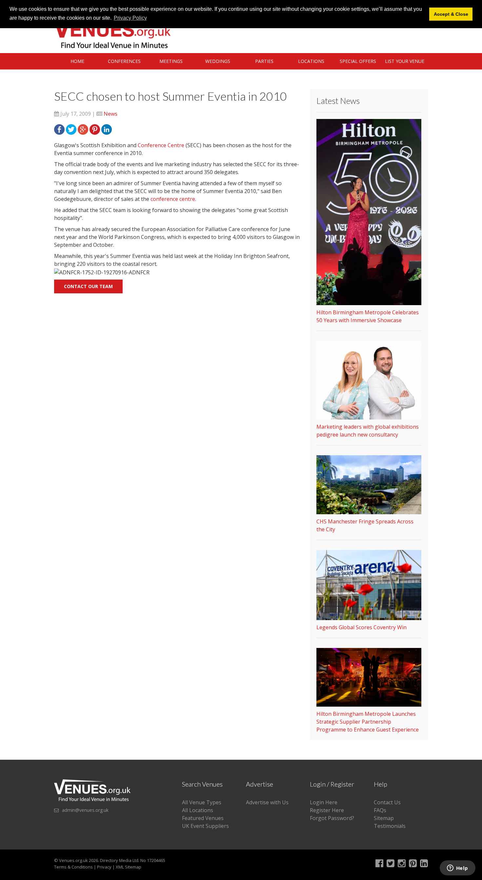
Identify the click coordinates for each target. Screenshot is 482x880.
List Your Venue (404, 61)
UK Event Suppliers (205, 826)
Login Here (323, 802)
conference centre (173, 199)
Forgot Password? (332, 818)
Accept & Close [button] (451, 14)
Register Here (327, 810)
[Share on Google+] (83, 128)
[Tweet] (71, 128)
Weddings (217, 61)
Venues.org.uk (73, 860)
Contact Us (387, 802)
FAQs (380, 810)
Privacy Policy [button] (130, 18)
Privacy (104, 867)
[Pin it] (95, 128)
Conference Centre (161, 145)
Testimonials (390, 826)
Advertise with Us (267, 802)
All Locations (197, 810)
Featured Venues (203, 818)
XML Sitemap (128, 867)
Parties (264, 61)
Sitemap (384, 818)
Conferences (124, 61)
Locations (311, 61)
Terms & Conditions (73, 867)
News (110, 113)
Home (77, 61)
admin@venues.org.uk (85, 810)
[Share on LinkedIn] (106, 128)
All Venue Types (201, 802)
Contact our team (88, 286)
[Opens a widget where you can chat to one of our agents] (457, 868)
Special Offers (358, 61)
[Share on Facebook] (59, 128)
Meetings (171, 61)
